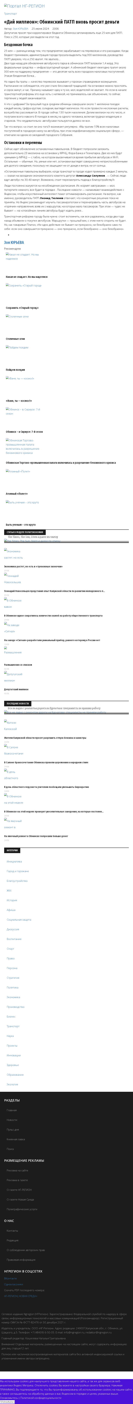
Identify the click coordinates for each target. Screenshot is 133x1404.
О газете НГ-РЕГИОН (19, 1189)
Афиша (11, 910)
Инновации (14, 1055)
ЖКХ (9, 890)
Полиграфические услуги (22, 1209)
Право (11, 958)
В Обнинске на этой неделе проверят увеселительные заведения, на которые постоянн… (53, 811)
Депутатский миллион (16, 689)
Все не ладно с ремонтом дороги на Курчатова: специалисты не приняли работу (54, 708)
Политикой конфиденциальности (40, 1398)
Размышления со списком (18, 664)
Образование (15, 1074)
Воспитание (14, 939)
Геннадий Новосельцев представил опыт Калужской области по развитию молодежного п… (54, 591)
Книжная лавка (16, 1139)
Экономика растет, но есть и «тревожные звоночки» (33, 566)
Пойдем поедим (15, 370)
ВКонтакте (10, 1278)
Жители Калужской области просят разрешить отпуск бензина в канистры (45, 737)
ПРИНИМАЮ (7, 1402)
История (12, 900)
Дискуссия (13, 929)
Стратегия (13, 977)
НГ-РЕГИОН (11, 1296)
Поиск (10, 1149)
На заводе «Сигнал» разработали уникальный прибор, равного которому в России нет (52, 640)
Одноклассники (13, 1284)
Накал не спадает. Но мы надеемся (26, 277)
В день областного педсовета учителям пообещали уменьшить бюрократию (46, 787)
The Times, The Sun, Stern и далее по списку (33, 536)
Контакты (12, 1230)
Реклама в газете (17, 1180)
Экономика (13, 997)
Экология (12, 1084)
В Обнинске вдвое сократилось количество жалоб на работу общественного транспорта (53, 615)
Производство (15, 1007)
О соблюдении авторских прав (26, 1250)
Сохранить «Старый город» (22, 308)
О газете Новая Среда (20, 1199)
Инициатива (14, 861)
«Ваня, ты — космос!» (19, 401)
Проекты (12, 1045)
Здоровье (13, 1065)
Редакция (12, 1240)
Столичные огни (15, 339)
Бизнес (11, 1016)
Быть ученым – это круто (21, 524)
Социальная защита (19, 919)
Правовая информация (21, 1259)
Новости (12, 1120)
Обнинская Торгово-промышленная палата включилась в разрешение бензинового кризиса (61, 463)
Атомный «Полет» (17, 494)
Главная (12, 1110)
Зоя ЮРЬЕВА (20, 28)
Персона (12, 968)
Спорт (10, 948)
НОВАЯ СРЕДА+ (28, 1296)
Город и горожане (18, 871)
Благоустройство (17, 881)
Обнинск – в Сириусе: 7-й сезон (24, 432)
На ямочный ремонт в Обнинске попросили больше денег (36, 836)
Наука (10, 1036)
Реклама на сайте (17, 1170)
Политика (12, 987)
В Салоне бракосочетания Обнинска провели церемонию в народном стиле (46, 762)
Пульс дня (13, 1129)
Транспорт (10, 13)
